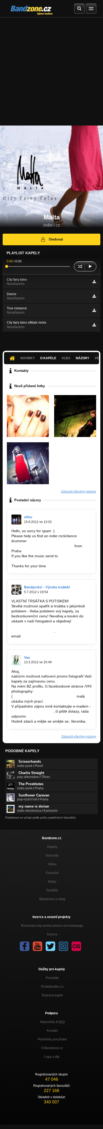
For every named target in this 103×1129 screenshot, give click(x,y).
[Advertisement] (51, 71)
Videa (52, 864)
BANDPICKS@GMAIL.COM (45, 636)
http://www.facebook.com (32, 631)
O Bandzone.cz (52, 1048)
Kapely (52, 847)
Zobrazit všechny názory (78, 736)
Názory (82, 358)
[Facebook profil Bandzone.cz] (24, 946)
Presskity (52, 978)
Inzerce (52, 934)
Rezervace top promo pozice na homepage (52, 926)
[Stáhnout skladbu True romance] (94, 310)
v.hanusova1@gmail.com (32, 711)
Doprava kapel (52, 995)
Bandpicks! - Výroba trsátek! (47, 587)
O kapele (48, 358)
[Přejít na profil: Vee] (16, 660)
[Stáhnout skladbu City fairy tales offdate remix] (94, 325)
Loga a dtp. (52, 1057)
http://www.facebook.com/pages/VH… (44, 696)
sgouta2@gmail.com (28, 561)
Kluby (52, 881)
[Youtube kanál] (37, 946)
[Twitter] (50, 946)
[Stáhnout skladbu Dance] (94, 296)
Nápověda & (52, 1022)
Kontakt (52, 1030)
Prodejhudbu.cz (52, 986)
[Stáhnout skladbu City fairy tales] (94, 282)
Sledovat (56, 239)
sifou (28, 517)
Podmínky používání (52, 1039)
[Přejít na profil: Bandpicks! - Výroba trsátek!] (16, 590)
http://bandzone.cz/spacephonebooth (42, 546)
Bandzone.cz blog (52, 899)
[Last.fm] (76, 946)
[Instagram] (63, 946)
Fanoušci (52, 873)
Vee (27, 658)
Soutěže (52, 890)
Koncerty (52, 855)
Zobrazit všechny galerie (78, 491)
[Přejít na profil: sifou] (16, 520)
